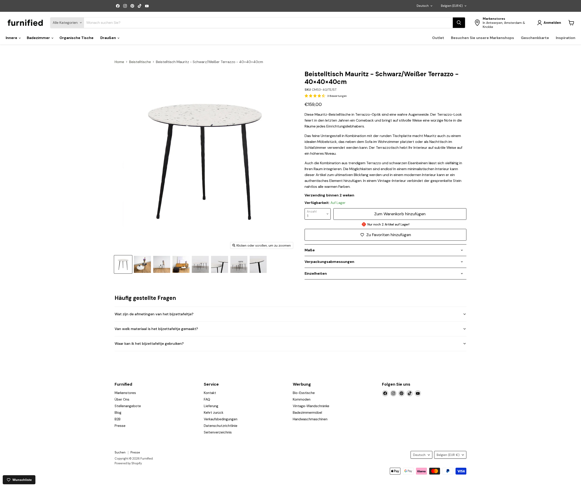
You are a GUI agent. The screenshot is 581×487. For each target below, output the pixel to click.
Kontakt (210, 393)
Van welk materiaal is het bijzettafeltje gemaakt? (156, 328)
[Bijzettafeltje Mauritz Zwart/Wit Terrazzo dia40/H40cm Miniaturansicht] (123, 264)
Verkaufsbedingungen (220, 419)
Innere (12, 37)
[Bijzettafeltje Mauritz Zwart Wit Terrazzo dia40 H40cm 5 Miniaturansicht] (162, 264)
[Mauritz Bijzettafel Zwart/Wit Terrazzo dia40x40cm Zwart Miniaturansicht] (220, 264)
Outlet (438, 37)
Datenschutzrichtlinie (220, 425)
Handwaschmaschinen (310, 419)
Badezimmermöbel (307, 412)
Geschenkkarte (535, 37)
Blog (118, 412)
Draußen (108, 37)
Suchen (120, 452)
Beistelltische (140, 62)
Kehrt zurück (213, 412)
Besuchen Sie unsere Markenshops (482, 37)
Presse (120, 425)
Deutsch (423, 6)
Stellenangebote (128, 406)
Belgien (452, 6)
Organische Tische (76, 37)
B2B (118, 419)
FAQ (207, 399)
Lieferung (211, 406)
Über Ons (122, 399)
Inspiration (565, 37)
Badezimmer (39, 37)
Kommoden (301, 399)
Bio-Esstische (304, 393)
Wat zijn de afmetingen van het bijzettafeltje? (154, 314)
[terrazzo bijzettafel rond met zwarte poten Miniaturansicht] (142, 264)
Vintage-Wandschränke (311, 406)
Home (119, 62)
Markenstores (125, 393)
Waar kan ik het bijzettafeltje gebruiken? (149, 343)
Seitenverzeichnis (218, 432)
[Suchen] (459, 22)
